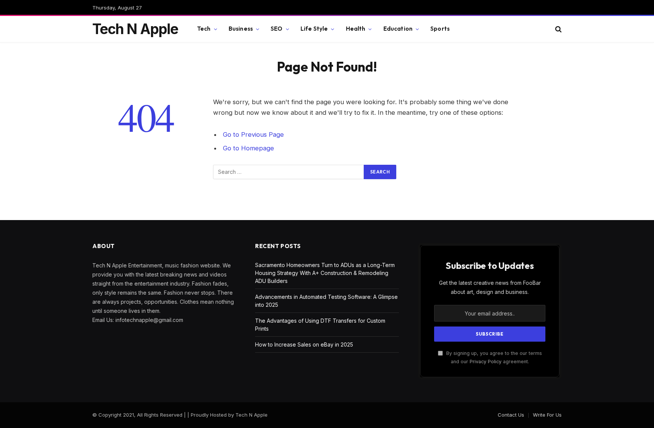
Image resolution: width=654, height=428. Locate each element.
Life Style (314, 28)
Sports (440, 28)
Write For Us (547, 415)
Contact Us (511, 415)
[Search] (558, 28)
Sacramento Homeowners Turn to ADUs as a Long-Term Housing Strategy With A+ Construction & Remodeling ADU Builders (325, 273)
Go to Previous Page (253, 134)
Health (356, 28)
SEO (276, 28)
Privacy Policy (485, 361)
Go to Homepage (248, 148)
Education (398, 28)
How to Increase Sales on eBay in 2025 (304, 344)
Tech (204, 28)
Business (241, 28)
